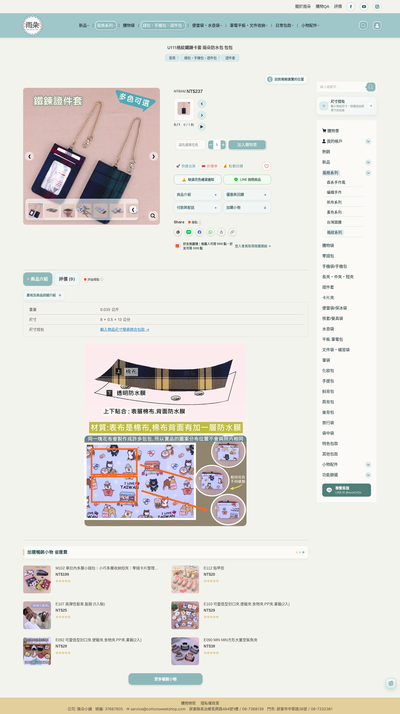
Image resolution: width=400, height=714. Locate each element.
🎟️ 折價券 (209, 166)
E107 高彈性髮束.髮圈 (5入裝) (80, 604)
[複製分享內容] (232, 232)
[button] (321, 75)
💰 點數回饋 (233, 166)
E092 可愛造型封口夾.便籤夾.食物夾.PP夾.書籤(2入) (98, 640)
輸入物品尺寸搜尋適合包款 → (124, 329)
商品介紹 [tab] (39, 279)
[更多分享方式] (221, 232)
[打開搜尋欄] (363, 25)
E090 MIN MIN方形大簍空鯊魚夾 (230, 640)
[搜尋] (371, 87)
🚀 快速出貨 (186, 166)
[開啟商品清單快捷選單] (391, 683)
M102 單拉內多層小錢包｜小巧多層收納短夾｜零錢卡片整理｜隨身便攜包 (107, 568)
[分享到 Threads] (178, 232)
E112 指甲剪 (214, 568)
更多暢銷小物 (165, 679)
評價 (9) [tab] (67, 279)
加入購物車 (247, 144)
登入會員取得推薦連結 (253, 246)
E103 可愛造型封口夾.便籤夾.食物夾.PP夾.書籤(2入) (247, 604)
